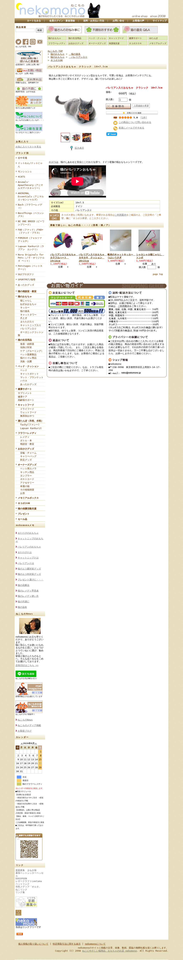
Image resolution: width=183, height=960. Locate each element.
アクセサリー (26, 482)
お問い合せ (118, 20)
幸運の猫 (23, 486)
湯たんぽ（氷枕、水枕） (30, 420)
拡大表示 (79, 148)
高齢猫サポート (26, 400)
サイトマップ (160, 20)
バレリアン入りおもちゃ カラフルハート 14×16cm (64, 257)
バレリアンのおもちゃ (29, 546)
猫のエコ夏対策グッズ (29, 568)
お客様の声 (138, 20)
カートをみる (34, 20)
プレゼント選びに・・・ (30, 579)
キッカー (23, 307)
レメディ (23, 437)
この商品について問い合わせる (135, 122)
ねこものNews (25, 719)
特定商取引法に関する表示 (67, 944)
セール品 (22, 519)
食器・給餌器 (26, 344)
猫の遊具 (23, 311)
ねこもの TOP (55, 51)
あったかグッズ (26, 285)
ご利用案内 (120, 215)
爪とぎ (22, 318)
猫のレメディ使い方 (28, 596)
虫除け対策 (25, 347)
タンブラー (25, 475)
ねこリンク (21, 889)
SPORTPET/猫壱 (26, 279)
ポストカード (26, 479)
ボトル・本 (25, 440)
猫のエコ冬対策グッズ (29, 574)
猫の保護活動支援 (27, 508)
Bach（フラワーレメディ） (30, 206)
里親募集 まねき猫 (26, 870)
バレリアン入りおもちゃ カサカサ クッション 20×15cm (93, 257)
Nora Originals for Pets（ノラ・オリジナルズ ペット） (31, 257)
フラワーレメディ (27, 433)
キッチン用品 (26, 472)
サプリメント (25, 393)
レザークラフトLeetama (29, 881)
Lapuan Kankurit (30, 428)
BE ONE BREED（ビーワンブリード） (31, 223)
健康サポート (25, 389)
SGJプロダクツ (26, 274)
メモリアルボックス (28, 498)
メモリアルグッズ (157, 43)
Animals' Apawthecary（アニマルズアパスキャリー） (30, 185)
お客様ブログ (25, 731)
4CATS (21, 176)
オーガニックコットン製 (30, 334)
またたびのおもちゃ (28, 533)
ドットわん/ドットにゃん (30, 164)
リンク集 (20, 892)
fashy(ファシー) (28, 424)
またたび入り (26, 321)
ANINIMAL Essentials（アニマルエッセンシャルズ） (31, 196)
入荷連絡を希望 (141, 105)
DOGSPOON (21, 878)
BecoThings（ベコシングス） (31, 214)
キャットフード (26, 404)
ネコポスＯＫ (135, 43)
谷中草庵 (22, 158)
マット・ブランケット (30, 377)
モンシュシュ (25, 171)
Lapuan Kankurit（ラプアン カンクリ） (31, 248)
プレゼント (23, 513)
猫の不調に (23, 601)
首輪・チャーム (27, 453)
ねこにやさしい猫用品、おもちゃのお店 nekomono (109, 950)
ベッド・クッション (28, 366)
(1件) (143, 117)
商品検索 (21, 27)
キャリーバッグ (27, 456)
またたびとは (25, 552)
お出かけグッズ (26, 448)
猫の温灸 (22, 607)
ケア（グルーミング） (30, 351)
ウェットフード (27, 412)
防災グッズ (25, 459)
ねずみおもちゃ (27, 304)
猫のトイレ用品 (27, 358)
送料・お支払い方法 (93, 20)
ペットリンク (22, 884)
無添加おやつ (26, 416)
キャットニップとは (28, 557)
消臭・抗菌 (25, 361)
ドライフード (26, 409)
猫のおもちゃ (25, 296)
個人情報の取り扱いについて (33, 944)
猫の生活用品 (25, 340)
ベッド (22, 370)
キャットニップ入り (29, 325)
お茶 (21, 493)
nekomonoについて (95, 944)
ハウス (22, 380)
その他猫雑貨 (26, 489)
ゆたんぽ (153, 38)
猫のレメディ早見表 (28, 590)
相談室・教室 (26, 444)
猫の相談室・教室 (27, 291)
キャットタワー (27, 314)
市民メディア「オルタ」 (28, 886)
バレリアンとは (26, 563)
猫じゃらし (25, 300)
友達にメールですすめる (131, 127)
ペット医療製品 (27, 354)
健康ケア (22, 396)
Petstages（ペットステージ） (30, 267)
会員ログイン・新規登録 (62, 20)
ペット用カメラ (27, 468)
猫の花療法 (23, 585)
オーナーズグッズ (27, 464)
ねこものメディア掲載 (29, 725)
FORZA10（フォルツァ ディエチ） (31, 239)
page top (158, 274)
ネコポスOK (24, 503)
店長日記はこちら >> (27, 665)
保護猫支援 (114, 43)
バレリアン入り (27, 328)
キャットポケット (28, 373)
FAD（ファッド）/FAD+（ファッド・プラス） (30, 231)
